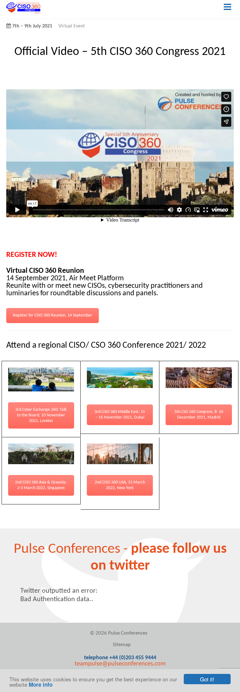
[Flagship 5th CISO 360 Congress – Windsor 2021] (23, 13)
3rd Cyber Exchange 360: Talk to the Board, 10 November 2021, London (41, 415)
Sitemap (122, 644)
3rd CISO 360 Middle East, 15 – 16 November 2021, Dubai (119, 415)
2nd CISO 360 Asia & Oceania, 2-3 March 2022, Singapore (41, 485)
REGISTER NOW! (31, 255)
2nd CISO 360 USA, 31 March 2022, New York (120, 485)
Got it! (207, 679)
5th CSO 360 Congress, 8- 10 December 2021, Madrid (198, 415)
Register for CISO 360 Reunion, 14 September (52, 315)
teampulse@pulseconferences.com (120, 664)
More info (40, 684)
